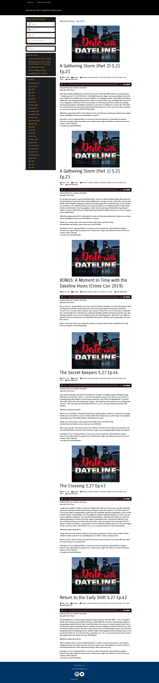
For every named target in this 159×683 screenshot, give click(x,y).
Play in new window (72, 88)
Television (120, 77)
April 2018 (32, 133)
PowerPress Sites (83, 679)
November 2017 (34, 149)
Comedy (90, 77)
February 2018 (33, 139)
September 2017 (34, 155)
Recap (114, 77)
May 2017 (32, 167)
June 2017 (32, 164)
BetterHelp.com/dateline (69, 224)
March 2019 (32, 102)
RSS (68, 90)
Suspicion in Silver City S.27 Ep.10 (40, 59)
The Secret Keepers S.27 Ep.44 (89, 372)
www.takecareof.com (114, 428)
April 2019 (32, 99)
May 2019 (32, 96)
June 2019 (32, 93)
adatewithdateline (72, 79)
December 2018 (34, 111)
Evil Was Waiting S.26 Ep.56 (37, 70)
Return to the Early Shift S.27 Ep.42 (93, 597)
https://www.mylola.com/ (77, 542)
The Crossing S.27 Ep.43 (82, 485)
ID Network (102, 77)
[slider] (128, 84)
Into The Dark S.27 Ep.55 (37, 67)
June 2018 (32, 130)
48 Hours (84, 77)
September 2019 (34, 83)
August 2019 (33, 86)
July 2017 (31, 161)
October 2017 (33, 152)
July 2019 (31, 89)
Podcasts (75, 77)
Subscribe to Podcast (44, 2)
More (72, 90)
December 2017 (34, 146)
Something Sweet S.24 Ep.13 (38, 73)
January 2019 (33, 108)
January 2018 (33, 142)
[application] (95, 84)
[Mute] (124, 84)
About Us (30, 2)
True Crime (109, 292)
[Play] (62, 84)
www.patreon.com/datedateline (70, 126)
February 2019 (33, 105)
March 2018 (32, 136)
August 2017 (33, 158)
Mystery (109, 77)
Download (83, 88)
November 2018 (34, 114)
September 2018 (34, 121)
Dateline (95, 77)
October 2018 (33, 117)
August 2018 (33, 124)
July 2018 (31, 127)
